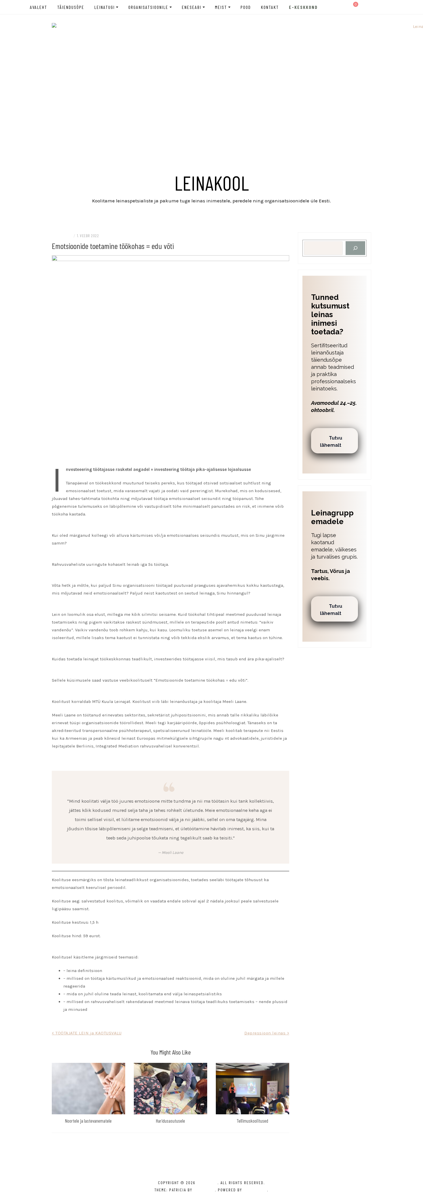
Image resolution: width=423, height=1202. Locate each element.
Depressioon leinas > (266, 1033)
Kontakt (270, 7)
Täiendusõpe (70, 7)
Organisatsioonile (148, 7)
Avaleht (38, 7)
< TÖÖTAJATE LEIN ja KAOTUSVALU (86, 1033)
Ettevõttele (62, 235)
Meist (221, 7)
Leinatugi (104, 7)
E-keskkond (303, 7)
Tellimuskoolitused (252, 1121)
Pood (246, 7)
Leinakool (211, 182)
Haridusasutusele (170, 1121)
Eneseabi (191, 7)
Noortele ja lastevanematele (88, 1121)
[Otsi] (355, 248)
